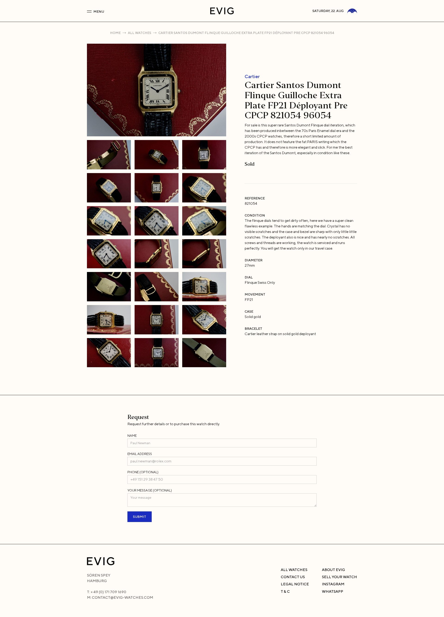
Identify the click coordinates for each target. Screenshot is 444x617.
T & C (285, 591)
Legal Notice (295, 584)
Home (115, 32)
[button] (131, 11)
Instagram (333, 584)
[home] (222, 10)
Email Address (139, 454)
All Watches (139, 32)
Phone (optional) (142, 472)
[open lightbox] (156, 90)
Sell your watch (339, 577)
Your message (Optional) (149, 490)
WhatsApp (332, 591)
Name (132, 435)
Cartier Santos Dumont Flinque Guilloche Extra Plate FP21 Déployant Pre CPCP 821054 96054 (246, 32)
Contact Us (293, 577)
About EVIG (333, 570)
